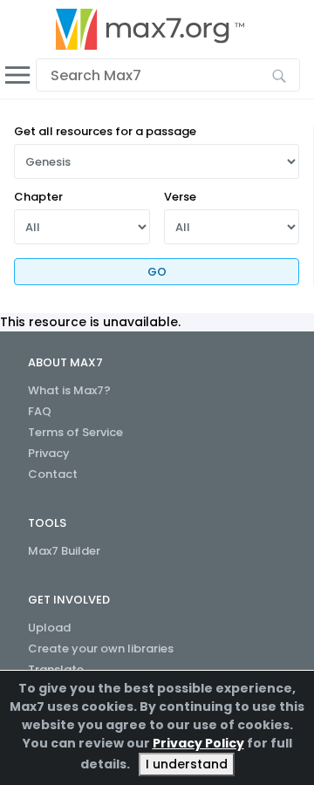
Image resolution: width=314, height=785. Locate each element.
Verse (180, 196)
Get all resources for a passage (105, 131)
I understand (187, 764)
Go (157, 271)
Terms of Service (75, 432)
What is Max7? (69, 390)
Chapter (38, 196)
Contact (53, 474)
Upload (49, 627)
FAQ (39, 411)
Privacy (49, 453)
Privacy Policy (198, 743)
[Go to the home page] (150, 29)
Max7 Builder (64, 551)
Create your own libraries (101, 648)
